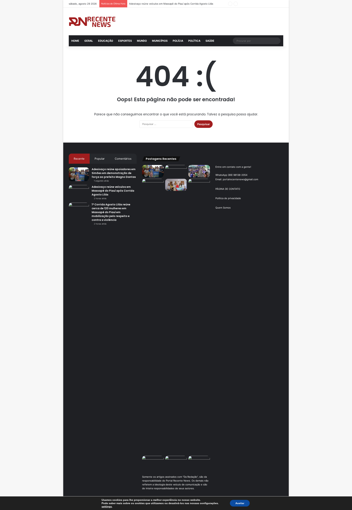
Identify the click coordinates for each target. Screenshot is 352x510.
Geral (88, 40)
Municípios (160, 40)
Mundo (142, 40)
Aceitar (239, 503)
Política (194, 40)
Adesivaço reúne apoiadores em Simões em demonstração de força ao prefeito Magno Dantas (114, 173)
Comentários (123, 158)
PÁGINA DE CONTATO (227, 188)
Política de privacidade (228, 198)
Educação (105, 40)
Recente (79, 158)
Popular (100, 158)
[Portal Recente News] (92, 21)
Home (75, 40)
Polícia (178, 40)
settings (107, 506)
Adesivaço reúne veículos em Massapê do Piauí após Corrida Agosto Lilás (171, 3)
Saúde (210, 40)
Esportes (125, 40)
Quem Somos (223, 207)
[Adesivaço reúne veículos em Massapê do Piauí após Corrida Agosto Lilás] (79, 192)
